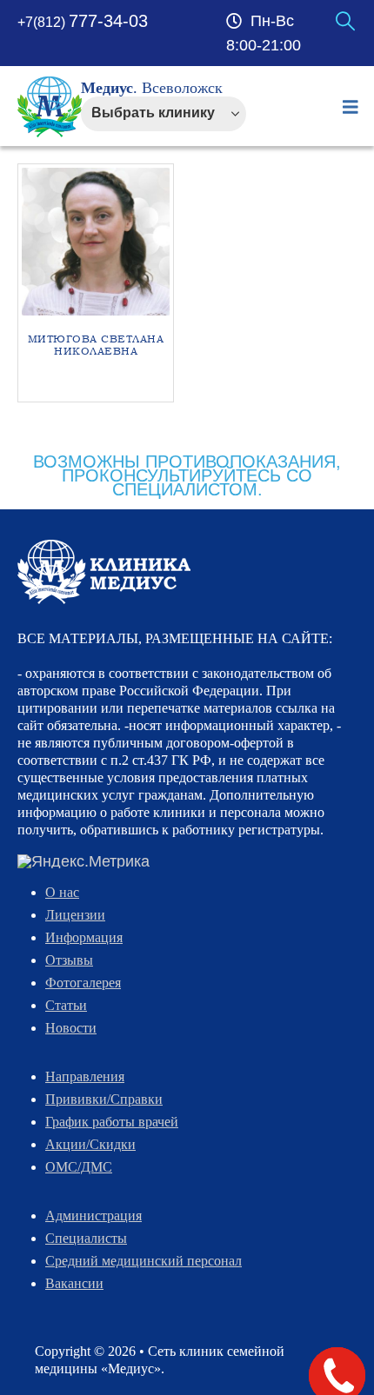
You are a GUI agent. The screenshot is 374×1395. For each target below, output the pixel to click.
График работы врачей (111, 1121)
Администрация (93, 1215)
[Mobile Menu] (350, 107)
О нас (62, 892)
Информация (84, 937)
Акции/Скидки (90, 1144)
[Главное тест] (103, 571)
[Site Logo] (50, 106)
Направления (84, 1076)
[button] (345, 22)
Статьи (66, 1005)
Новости (71, 1027)
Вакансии (74, 1283)
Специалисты (86, 1238)
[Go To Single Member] (96, 242)
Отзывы (69, 960)
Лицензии (75, 914)
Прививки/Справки (104, 1099)
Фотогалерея (83, 982)
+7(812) (82, 22)
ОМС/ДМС (78, 1166)
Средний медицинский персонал (143, 1260)
